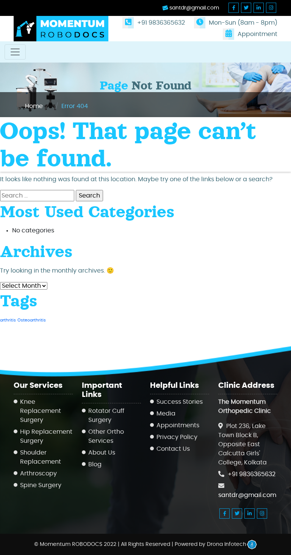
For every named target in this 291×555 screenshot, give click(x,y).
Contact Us (173, 449)
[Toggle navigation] (15, 52)
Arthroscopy (38, 473)
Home (34, 106)
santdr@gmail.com (193, 8)
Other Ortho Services (106, 436)
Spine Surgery (40, 485)
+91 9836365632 (160, 23)
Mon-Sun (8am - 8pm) (242, 23)
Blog (95, 464)
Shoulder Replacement (40, 457)
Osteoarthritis (31, 320)
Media (165, 414)
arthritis (8, 320)
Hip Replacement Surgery (46, 436)
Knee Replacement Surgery (40, 411)
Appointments (177, 425)
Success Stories (179, 402)
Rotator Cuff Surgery (106, 415)
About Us (101, 453)
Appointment (256, 34)
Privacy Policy (176, 437)
